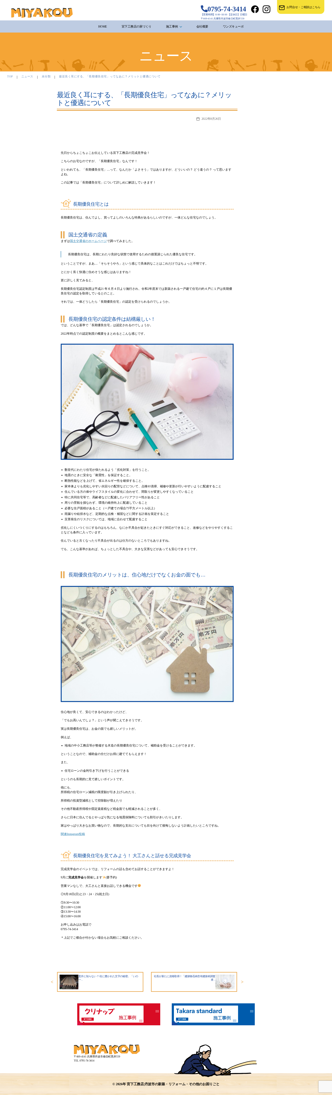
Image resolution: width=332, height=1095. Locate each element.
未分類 (46, 76)
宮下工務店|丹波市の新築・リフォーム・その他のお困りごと (173, 1084)
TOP (10, 76)
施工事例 (172, 26)
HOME (102, 26)
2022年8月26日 (211, 118)
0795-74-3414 (227, 9)
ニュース (27, 76)
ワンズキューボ (233, 26)
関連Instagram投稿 (73, 834)
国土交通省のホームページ (88, 241)
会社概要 (202, 26)
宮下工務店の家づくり (136, 26)
